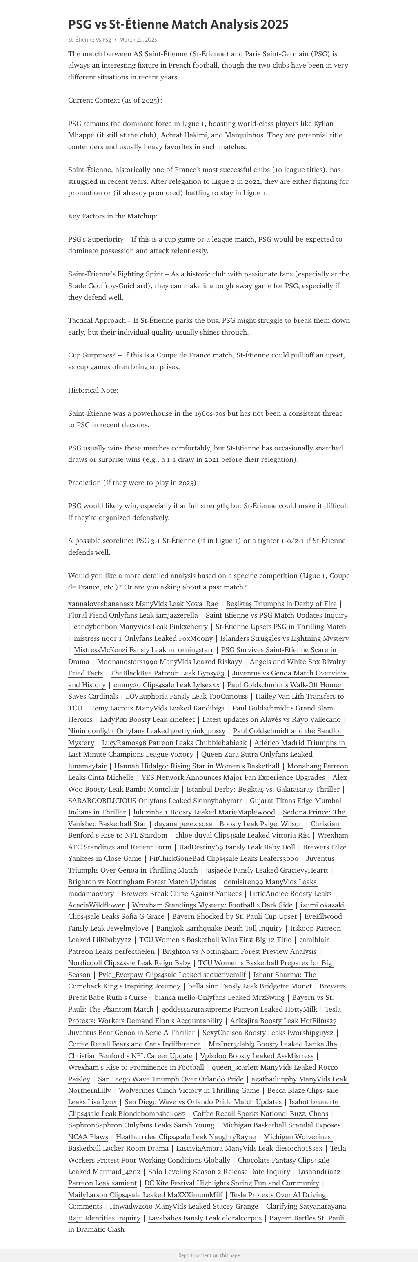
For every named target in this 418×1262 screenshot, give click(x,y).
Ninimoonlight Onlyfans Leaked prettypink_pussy (146, 730)
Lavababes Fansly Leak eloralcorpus (205, 1217)
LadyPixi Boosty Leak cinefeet (147, 719)
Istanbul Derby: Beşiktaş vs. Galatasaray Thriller (263, 789)
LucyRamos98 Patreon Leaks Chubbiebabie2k (174, 742)
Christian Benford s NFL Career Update (130, 1055)
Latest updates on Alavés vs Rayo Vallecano (271, 719)
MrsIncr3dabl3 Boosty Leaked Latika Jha (273, 1043)
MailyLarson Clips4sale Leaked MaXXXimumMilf (145, 1194)
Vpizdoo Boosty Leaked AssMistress (257, 1055)
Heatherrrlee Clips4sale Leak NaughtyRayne (186, 1136)
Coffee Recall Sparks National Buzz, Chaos (260, 1113)
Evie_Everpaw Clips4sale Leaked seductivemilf (172, 974)
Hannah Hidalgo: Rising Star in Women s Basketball (197, 765)
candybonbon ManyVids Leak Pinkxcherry (141, 626)
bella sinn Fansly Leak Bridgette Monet (250, 986)
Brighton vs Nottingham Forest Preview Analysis (239, 951)
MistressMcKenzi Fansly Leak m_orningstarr (143, 649)
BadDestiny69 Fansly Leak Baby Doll (237, 847)
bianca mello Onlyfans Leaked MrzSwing (220, 997)
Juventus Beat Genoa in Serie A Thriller (131, 1032)
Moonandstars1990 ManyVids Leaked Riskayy (169, 661)
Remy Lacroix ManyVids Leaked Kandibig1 (157, 708)
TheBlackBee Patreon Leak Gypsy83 (168, 673)
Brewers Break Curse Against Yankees (182, 893)
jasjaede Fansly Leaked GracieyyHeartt (267, 870)
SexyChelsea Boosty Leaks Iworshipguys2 (268, 1032)
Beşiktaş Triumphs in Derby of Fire (281, 603)
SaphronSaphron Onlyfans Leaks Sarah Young (141, 1125)
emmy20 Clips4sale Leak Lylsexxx (166, 684)
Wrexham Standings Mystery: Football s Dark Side (212, 904)
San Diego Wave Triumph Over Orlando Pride (171, 1078)
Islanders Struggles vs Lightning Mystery (284, 638)
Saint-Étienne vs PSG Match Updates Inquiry (277, 615)
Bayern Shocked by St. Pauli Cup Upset (234, 916)
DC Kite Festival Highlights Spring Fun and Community (232, 1182)
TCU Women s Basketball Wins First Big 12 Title (215, 939)
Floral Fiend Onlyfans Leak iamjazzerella (133, 615)
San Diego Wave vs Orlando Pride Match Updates (203, 1101)
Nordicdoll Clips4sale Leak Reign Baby (129, 962)
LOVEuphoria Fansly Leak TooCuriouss (187, 696)
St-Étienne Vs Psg (89, 39)
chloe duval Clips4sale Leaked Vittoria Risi (242, 835)
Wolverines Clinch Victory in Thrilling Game (189, 1090)
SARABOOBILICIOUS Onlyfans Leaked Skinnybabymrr (155, 800)
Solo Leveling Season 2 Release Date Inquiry (219, 1171)
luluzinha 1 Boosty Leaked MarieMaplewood (204, 812)
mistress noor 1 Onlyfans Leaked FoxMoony (143, 638)
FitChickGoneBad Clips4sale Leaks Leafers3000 (223, 858)
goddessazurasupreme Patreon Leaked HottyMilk (239, 1009)
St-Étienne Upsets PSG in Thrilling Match (281, 626)
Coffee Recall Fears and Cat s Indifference (134, 1043)
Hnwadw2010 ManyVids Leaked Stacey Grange (184, 1206)
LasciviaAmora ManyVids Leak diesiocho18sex (249, 1148)
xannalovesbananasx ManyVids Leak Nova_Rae (143, 603)
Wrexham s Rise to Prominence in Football (136, 1067)
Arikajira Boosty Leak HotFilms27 (283, 1020)
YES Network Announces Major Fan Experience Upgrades (233, 777)
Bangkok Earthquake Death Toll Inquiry (219, 928)
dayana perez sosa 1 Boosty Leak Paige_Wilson (228, 823)
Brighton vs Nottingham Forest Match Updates (142, 881)
